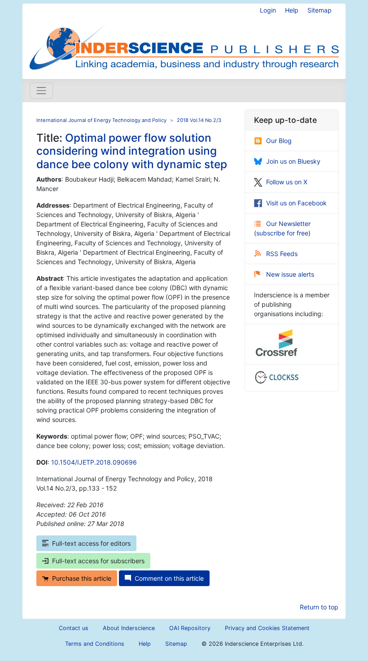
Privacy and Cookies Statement (267, 628)
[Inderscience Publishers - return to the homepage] (184, 38)
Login (268, 10)
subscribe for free (282, 233)
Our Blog (279, 140)
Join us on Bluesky (293, 161)
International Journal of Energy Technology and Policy (101, 120)
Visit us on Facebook (296, 203)
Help (291, 10)
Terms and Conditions (94, 643)
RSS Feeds (282, 253)
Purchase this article (81, 578)
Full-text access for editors (91, 543)
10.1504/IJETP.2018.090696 (94, 462)
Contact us (73, 628)
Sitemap (319, 10)
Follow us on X (286, 182)
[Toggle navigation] (41, 91)
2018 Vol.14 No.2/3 (199, 120)
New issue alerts (290, 274)
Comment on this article (169, 578)
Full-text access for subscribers (98, 561)
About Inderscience (129, 628)
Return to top (319, 607)
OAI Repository (189, 628)
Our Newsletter (288, 223)
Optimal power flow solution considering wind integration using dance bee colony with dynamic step (131, 151)
